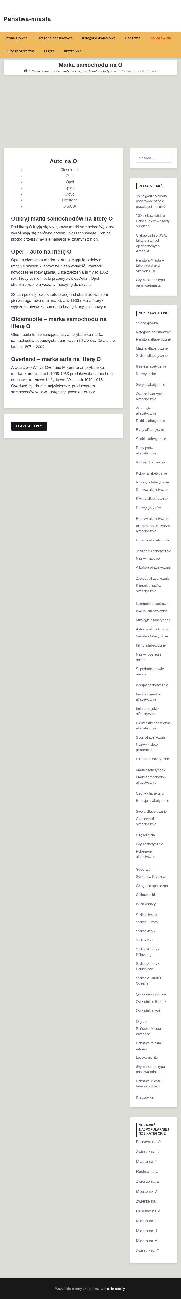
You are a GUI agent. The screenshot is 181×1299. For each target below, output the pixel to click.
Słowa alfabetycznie (151, 811)
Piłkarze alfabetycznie (153, 759)
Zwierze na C (147, 1251)
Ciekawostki (145, 895)
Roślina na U (147, 1171)
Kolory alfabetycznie (151, 473)
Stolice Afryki (146, 931)
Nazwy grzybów (148, 508)
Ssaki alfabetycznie (151, 439)
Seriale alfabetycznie (152, 636)
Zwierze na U (147, 1151)
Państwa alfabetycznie (153, 339)
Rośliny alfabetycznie (152, 482)
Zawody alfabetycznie (152, 578)
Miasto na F (146, 1161)
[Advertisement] (90, 110)
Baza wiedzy (146, 904)
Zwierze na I (147, 1201)
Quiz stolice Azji (148, 1010)
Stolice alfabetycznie (152, 356)
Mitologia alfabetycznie (153, 620)
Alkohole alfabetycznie (153, 567)
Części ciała (145, 835)
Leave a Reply (29, 426)
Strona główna (16, 38)
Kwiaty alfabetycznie (152, 498)
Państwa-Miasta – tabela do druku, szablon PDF (150, 265)
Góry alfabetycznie (150, 385)
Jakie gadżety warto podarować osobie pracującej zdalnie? (151, 201)
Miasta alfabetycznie (152, 348)
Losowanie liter (147, 1057)
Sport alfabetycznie (150, 737)
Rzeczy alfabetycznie (152, 518)
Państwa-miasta (27, 19)
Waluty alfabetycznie (152, 611)
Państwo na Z (148, 1211)
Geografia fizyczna (150, 876)
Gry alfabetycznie (149, 844)
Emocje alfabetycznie (152, 801)
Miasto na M (147, 1241)
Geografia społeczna (152, 886)
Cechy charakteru (150, 793)
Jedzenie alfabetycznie (153, 551)
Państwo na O (148, 1142)
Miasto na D (146, 1191)
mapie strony (114, 1289)
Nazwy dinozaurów (150, 462)
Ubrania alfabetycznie (152, 540)
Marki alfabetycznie (151, 770)
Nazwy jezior (146, 374)
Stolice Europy (147, 922)
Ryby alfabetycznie (150, 430)
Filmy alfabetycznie (151, 645)
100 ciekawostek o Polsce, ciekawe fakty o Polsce (153, 220)
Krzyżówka (72, 51)
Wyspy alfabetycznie (152, 685)
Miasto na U (146, 1231)
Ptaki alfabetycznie (150, 421)
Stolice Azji (144, 940)
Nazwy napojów (148, 558)
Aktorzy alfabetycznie (152, 629)
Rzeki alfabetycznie (151, 366)
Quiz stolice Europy (151, 1001)
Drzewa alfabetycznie (152, 489)
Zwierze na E (147, 1181)
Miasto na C (146, 1221)
